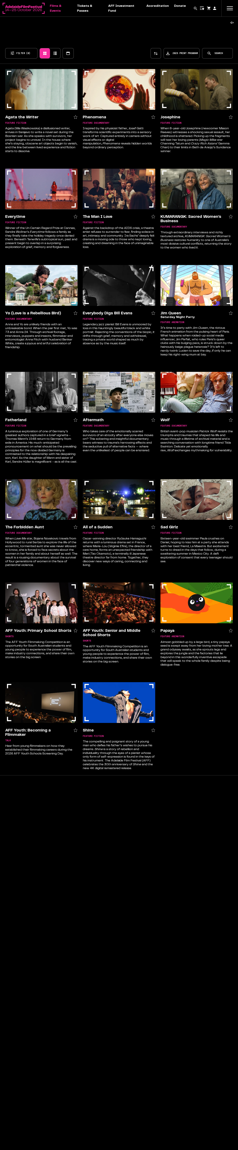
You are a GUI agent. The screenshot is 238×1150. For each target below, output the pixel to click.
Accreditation (157, 6)
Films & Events (56, 8)
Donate (180, 6)
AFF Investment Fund (121, 8)
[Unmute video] (232, 23)
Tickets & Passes (84, 8)
